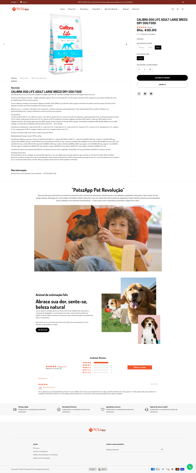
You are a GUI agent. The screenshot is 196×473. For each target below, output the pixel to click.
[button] (141, 27)
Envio (139, 34)
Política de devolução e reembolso (45, 455)
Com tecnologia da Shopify (40, 469)
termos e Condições (40, 451)
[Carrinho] (182, 9)
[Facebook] (139, 93)
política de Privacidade (41, 458)
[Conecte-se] (177, 9)
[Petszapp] (20, 9)
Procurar (36, 448)
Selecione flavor (144, 43)
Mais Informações (39, 78)
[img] (43, 384)
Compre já (162, 84)
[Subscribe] (162, 449)
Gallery (14, 78)
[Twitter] (145, 93)
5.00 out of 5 (61, 366)
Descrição (24, 78)
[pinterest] (151, 93)
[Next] (126, 44)
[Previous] (4, 44)
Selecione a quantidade (147, 65)
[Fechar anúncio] (183, 2)
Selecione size (143, 54)
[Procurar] (172, 9)
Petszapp (27, 469)
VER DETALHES (42, 330)
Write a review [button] (140, 367)
